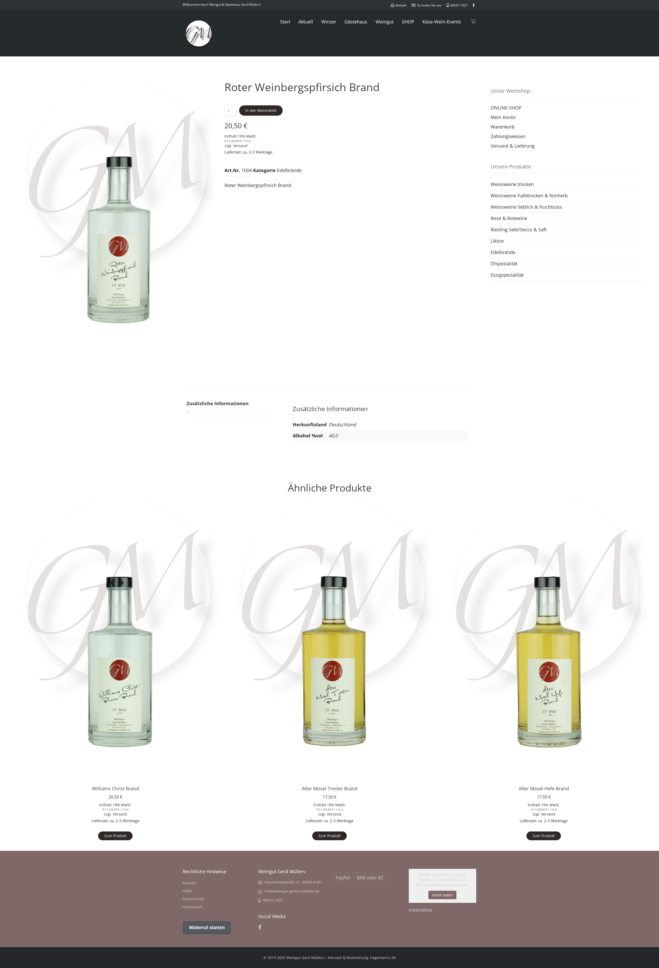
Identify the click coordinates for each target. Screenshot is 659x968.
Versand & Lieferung (513, 146)
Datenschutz (193, 898)
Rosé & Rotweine (509, 218)
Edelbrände (289, 170)
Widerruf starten (207, 927)
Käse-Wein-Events (441, 22)
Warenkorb (503, 127)
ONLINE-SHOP (506, 108)
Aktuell (305, 22)
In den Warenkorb (260, 110)
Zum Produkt (115, 835)
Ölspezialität (504, 263)
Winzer (328, 22)
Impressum (192, 906)
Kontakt (189, 882)
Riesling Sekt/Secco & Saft (519, 229)
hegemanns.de (383, 957)
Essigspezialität (507, 275)
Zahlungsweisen (508, 136)
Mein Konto (503, 117)
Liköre (497, 241)
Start (285, 22)
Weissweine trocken (512, 184)
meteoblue (420, 910)
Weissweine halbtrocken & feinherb (529, 195)
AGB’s (187, 890)
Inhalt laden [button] (442, 895)
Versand (240, 145)
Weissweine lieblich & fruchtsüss (526, 207)
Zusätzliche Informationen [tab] (218, 403)
